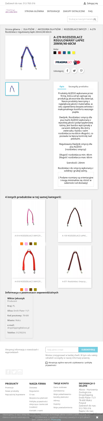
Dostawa (33, 387)
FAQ (90, 11)
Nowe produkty (12, 391)
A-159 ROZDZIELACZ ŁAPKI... (74, 235)
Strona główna (34, 11)
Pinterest (81, 70)
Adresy (57, 400)
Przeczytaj (56, 419)
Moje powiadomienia (63, 407)
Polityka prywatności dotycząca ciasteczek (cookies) (38, 404)
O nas (32, 394)
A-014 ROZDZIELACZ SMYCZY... (28, 235)
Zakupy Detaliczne (74, 11)
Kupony (57, 404)
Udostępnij (67, 70)
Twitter (14, 372)
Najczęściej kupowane (15, 394)
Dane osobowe (60, 387)
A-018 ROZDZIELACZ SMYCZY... (28, 281)
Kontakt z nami (36, 410)
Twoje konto (61, 383)
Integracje (53, 11)
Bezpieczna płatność (38, 398)
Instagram (20, 372)
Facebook (8, 372)
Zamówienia (59, 390)
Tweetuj (74, 70)
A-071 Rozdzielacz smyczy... (74, 281)
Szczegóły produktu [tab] (78, 86)
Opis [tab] (62, 86)
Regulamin (34, 391)
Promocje (9, 387)
